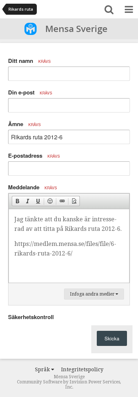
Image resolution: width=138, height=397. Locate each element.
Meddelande (32, 187)
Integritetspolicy (82, 369)
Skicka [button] (112, 338)
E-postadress (34, 155)
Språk (43, 369)
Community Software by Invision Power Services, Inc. (69, 384)
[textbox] (69, 246)
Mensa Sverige (76, 28)
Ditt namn (29, 61)
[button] (17, 201)
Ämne (24, 124)
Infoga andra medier (93, 294)
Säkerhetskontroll (31, 317)
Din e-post (30, 92)
